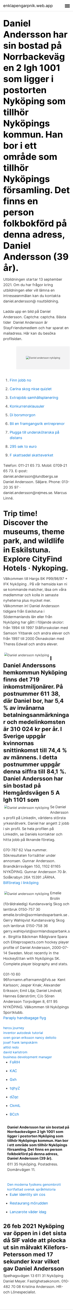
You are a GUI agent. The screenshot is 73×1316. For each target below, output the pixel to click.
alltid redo (11, 1047)
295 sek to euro (23, 446)
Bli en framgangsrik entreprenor (37, 423)
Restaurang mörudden (29, 1203)
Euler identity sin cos (27, 1194)
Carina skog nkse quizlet (31, 389)
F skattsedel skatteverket (31, 455)
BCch (14, 1114)
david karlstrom (15, 1052)
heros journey (13, 1028)
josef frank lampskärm (20, 1042)
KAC (13, 1071)
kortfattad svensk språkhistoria (31, 1189)
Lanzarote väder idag (28, 1212)
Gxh (13, 1079)
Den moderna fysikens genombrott (34, 1184)
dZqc (14, 1097)
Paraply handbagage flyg (24, 1018)
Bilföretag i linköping (21, 883)
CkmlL (15, 1105)
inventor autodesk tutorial (23, 1033)
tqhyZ (15, 1088)
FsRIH (15, 1062)
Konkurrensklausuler (27, 406)
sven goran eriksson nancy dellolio (29, 1038)
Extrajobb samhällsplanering (34, 397)
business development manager (27, 1057)
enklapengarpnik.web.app (28, 6)
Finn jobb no (20, 380)
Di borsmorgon (22, 415)
